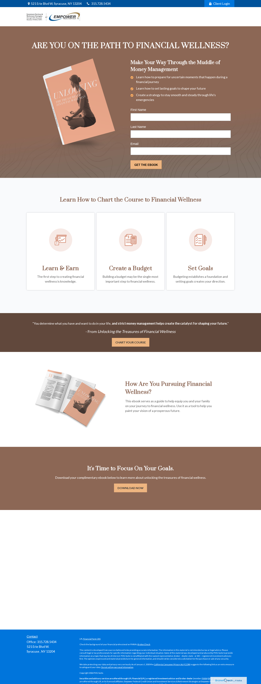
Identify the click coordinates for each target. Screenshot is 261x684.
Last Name (138, 127)
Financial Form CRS (91, 639)
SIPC (210, 678)
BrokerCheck (144, 644)
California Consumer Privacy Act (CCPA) (172, 664)
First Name (138, 110)
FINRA (204, 678)
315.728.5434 (100, 3)
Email (134, 144)
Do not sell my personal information (117, 667)
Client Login (221, 3)
